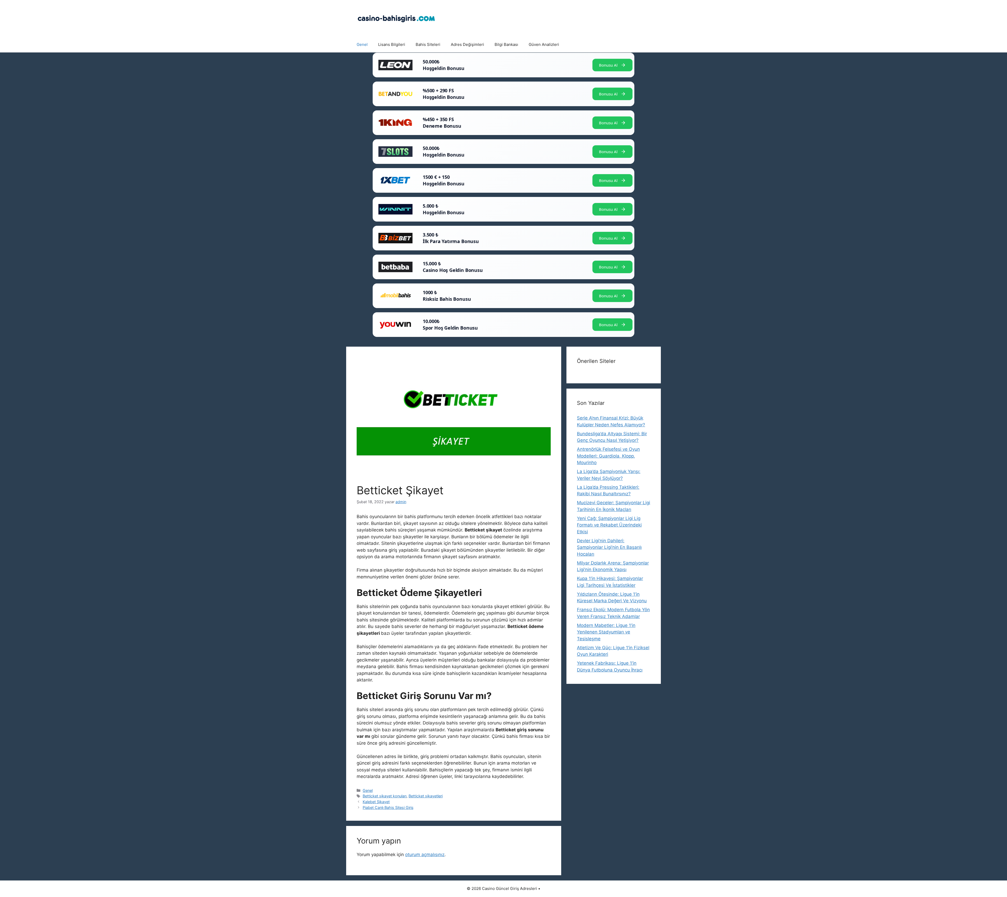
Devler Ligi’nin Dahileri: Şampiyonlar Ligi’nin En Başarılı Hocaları (609, 547)
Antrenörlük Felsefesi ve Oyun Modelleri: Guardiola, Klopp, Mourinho (608, 456)
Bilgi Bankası (506, 44)
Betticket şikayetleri (426, 796)
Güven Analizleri (544, 44)
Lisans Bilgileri (391, 44)
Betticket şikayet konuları (384, 796)
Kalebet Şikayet (376, 801)
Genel (362, 44)
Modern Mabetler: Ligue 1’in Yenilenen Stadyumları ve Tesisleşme (606, 632)
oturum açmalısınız (424, 854)
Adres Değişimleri (467, 44)
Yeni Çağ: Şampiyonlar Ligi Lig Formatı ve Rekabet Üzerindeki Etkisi (609, 525)
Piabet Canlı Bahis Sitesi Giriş (388, 807)
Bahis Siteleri (428, 44)
